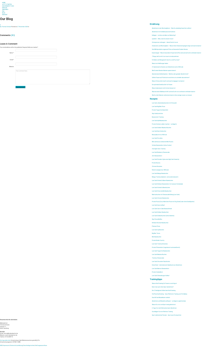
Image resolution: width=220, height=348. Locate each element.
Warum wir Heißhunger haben (160, 63)
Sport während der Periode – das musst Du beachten (166, 315)
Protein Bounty (156, 163)
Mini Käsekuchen (156, 236)
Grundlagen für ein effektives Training (162, 311)
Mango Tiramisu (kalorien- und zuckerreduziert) (165, 177)
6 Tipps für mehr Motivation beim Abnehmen (164, 308)
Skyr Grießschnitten (157, 113)
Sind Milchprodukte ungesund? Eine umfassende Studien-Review (170, 49)
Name (12, 53)
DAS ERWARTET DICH (8, 6)
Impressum (6, 345)
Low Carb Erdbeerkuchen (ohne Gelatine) (163, 215)
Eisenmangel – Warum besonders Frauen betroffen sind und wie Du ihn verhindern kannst (176, 53)
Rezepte (154, 99)
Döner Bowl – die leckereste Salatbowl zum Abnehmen (167, 265)
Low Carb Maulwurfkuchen (159, 254)
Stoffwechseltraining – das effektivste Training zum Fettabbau (169, 294)
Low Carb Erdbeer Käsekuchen (160, 212)
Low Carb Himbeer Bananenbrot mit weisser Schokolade (167, 184)
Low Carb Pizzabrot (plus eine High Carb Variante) (165, 159)
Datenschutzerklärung (16, 345)
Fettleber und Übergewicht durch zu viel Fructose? (166, 60)
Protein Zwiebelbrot (157, 272)
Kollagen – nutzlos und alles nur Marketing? (164, 35)
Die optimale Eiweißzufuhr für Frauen (162, 84)
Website (11, 66)
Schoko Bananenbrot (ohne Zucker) (162, 145)
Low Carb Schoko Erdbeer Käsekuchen (162, 180)
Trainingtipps (156, 279)
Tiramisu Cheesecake (158, 258)
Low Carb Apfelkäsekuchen (159, 120)
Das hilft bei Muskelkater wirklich (161, 297)
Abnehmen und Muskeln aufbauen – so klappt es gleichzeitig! (169, 301)
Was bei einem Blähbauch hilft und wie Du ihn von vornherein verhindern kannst (173, 91)
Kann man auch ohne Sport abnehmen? (163, 287)
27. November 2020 (22, 26)
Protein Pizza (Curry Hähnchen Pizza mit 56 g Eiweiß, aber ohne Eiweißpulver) (173, 201)
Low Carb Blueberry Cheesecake (161, 152)
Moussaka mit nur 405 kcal (159, 134)
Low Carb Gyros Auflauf (158, 205)
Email (12, 59)
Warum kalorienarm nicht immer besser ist (163, 88)
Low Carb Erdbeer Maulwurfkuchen (161, 127)
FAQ (3, 11)
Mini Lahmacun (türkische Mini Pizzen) (162, 141)
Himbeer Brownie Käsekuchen (160, 222)
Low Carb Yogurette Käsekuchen (161, 251)
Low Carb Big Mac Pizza (158, 106)
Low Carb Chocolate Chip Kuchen (161, 261)
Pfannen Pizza (156, 226)
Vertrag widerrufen (5, 340)
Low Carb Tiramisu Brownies (160, 244)
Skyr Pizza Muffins (157, 219)
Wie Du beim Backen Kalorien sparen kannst (164, 70)
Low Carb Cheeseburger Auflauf (160, 275)
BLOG (3, 13)
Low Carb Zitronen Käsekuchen (160, 198)
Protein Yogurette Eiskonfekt (160, 110)
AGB (1, 345)
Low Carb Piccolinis (157, 138)
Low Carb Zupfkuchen (158, 229)
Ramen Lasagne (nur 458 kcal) (160, 170)
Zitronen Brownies (157, 166)
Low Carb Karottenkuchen (159, 131)
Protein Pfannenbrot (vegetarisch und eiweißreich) (166, 247)
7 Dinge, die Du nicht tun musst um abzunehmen (165, 56)
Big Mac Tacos (156, 233)
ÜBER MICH (5, 9)
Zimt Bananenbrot (157, 155)
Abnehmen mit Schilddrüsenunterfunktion (163, 31)
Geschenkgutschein (29, 345)
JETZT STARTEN (7, 4)
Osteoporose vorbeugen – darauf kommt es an (165, 42)
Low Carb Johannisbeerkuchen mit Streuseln (164, 103)
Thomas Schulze (6, 26)
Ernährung (154, 24)
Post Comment (20, 87)
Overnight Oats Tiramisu (159, 148)
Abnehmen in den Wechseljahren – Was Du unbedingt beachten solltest (171, 28)
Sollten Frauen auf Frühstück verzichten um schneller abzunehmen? (171, 77)
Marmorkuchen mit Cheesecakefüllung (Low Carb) (166, 194)
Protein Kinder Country (158, 240)
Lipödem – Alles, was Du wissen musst (162, 38)
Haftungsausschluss (41, 345)
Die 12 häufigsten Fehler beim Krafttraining (163, 290)
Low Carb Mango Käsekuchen (160, 173)
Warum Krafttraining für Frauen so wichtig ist (164, 283)
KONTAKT (5, 14)
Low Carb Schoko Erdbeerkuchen (161, 187)
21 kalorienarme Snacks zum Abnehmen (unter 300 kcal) (167, 67)
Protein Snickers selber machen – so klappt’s (164, 124)
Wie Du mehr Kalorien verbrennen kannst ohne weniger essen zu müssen (172, 95)
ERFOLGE (4, 7)
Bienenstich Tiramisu (158, 117)
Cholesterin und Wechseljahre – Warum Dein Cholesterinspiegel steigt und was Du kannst (176, 45)
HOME (4, 2)
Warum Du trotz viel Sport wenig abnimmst (164, 304)
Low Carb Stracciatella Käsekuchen (161, 191)
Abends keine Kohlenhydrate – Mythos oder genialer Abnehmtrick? (170, 74)
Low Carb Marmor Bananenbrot (160, 268)
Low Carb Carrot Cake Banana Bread (162, 208)
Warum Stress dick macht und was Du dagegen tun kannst (168, 81)
